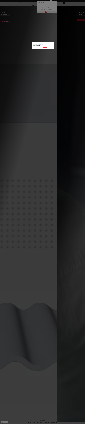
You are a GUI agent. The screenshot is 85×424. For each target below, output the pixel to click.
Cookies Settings (40, 47)
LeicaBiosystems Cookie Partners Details (36, 45)
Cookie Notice (43, 44)
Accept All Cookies (45, 47)
